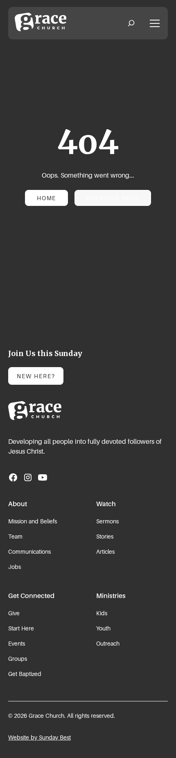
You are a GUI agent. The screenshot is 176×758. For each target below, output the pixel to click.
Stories (104, 536)
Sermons (107, 521)
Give (14, 613)
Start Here (21, 628)
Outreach (108, 643)
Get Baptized (24, 673)
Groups (17, 658)
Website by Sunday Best (39, 737)
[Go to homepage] (40, 410)
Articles (105, 551)
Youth (103, 628)
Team (15, 536)
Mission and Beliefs (32, 521)
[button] (131, 23)
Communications (29, 551)
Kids (101, 613)
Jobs (14, 566)
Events (16, 643)
